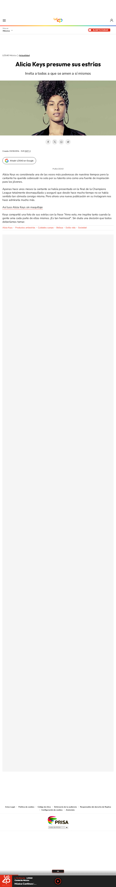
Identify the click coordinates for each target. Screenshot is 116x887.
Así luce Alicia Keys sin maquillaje (22, 207)
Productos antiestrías (25, 227)
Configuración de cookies (52, 810)
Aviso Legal (10, 807)
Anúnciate (70, 810)
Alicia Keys (7, 227)
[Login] (111, 20)
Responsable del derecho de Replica (95, 807)
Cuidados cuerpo (46, 227)
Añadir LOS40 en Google (22, 160)
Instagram (55, 786)
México (6, 30)
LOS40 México (58, 20)
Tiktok (42, 786)
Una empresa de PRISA (58, 820)
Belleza (59, 227)
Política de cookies (26, 807)
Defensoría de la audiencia (65, 807)
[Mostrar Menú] (4, 20)
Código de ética (44, 807)
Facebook (48, 142)
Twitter (54, 142)
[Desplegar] (58, 871)
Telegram (68, 142)
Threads (73, 786)
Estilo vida (70, 227)
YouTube (49, 786)
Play (58, 881)
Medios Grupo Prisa (58, 827)
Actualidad (24, 55)
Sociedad (82, 227)
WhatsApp (61, 142)
